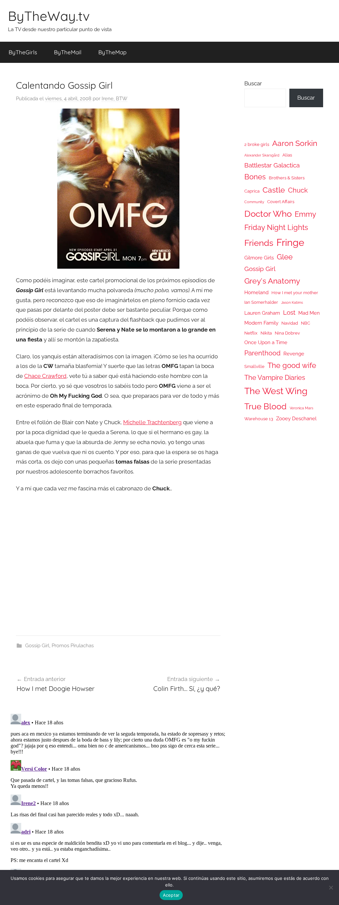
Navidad (289, 323)
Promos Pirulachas (73, 646)
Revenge (293, 353)
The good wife (291, 365)
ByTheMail (67, 52)
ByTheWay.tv (49, 16)
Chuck (298, 190)
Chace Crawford (45, 376)
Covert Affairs (280, 201)
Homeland (256, 292)
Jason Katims (292, 302)
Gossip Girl (37, 646)
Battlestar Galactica (272, 165)
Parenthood (262, 353)
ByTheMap (112, 52)
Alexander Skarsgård (261, 155)
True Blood (265, 406)
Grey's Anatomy (272, 280)
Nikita (266, 333)
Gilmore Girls (259, 257)
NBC (305, 323)
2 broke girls (256, 144)
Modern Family (261, 323)
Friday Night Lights (276, 227)
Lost (289, 312)
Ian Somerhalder (261, 302)
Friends (258, 243)
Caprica (252, 191)
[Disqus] (118, 794)
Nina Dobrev (287, 333)
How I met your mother (294, 292)
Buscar (253, 83)
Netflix (251, 333)
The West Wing (276, 391)
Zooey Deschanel (296, 418)
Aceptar (171, 895)
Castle (274, 189)
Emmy (305, 214)
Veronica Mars (301, 408)
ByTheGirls (23, 52)
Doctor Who (268, 213)
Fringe (290, 242)
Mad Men (309, 313)
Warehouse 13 (258, 418)
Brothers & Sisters (287, 177)
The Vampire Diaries (274, 378)
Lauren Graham (262, 313)
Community (254, 202)
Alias (287, 155)
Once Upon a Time (265, 342)
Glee (285, 257)
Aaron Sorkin (294, 143)
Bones (255, 177)
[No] (330, 887)
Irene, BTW (114, 99)
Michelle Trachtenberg (152, 422)
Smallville (254, 366)
